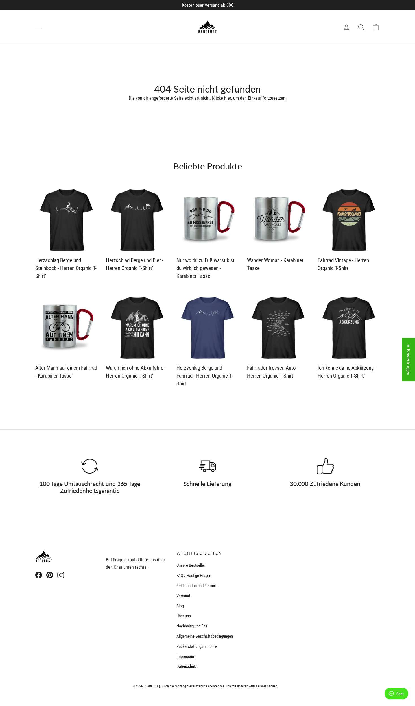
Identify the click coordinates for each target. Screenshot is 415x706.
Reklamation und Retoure (196, 585)
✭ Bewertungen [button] (408, 359)
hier (227, 98)
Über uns (183, 615)
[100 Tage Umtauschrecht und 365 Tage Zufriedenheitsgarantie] (89, 466)
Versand (183, 595)
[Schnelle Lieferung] (207, 466)
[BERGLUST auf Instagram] (60, 574)
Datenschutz (186, 666)
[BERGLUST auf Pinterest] (49, 574)
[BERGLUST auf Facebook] (38, 574)
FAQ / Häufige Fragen (193, 575)
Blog (180, 606)
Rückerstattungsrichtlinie (196, 646)
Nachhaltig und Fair (191, 626)
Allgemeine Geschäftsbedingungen (204, 636)
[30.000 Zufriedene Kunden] (325, 466)
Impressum (185, 656)
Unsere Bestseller (190, 565)
